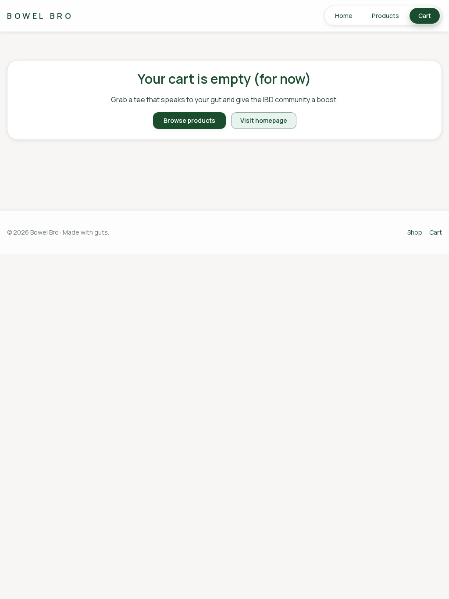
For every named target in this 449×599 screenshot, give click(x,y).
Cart (424, 15)
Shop (414, 232)
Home (344, 15)
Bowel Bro (40, 16)
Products (385, 15)
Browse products (189, 120)
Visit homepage (263, 120)
